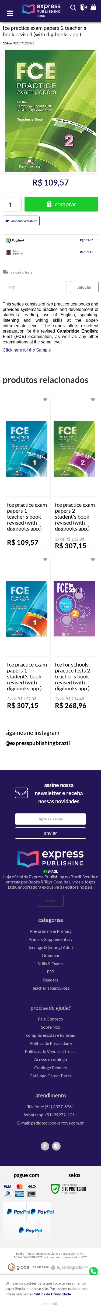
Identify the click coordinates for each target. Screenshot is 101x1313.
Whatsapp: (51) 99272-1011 (50, 1114)
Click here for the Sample (27, 350)
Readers (50, 979)
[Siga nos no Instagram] (56, 1146)
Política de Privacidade (51, 1043)
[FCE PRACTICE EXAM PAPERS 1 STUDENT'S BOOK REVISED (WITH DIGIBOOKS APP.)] (26, 630)
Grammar (51, 955)
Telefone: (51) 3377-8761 (50, 1106)
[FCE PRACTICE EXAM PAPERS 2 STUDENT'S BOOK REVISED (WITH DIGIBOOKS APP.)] (74, 470)
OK (84, 287)
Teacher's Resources (50, 987)
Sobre (50, 900)
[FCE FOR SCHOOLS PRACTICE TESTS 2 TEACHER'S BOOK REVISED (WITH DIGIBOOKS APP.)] (74, 630)
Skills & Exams (50, 963)
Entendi (50, 1303)
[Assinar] (50, 833)
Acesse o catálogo (50, 1059)
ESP (50, 971)
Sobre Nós (50, 1026)
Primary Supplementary (50, 939)
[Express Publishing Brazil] (41, 13)
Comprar (65, 204)
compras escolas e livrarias (50, 1035)
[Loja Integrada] (70, 1267)
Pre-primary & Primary (51, 931)
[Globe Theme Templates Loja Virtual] (28, 1267)
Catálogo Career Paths (51, 1075)
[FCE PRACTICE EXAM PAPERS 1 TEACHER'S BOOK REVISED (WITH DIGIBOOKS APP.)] (26, 470)
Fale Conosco (50, 1018)
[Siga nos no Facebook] (45, 1146)
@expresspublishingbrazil (37, 742)
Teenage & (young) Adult (50, 947)
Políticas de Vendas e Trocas (50, 1051)
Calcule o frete (22, 272)
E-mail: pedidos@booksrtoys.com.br (50, 1122)
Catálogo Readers (50, 1067)
